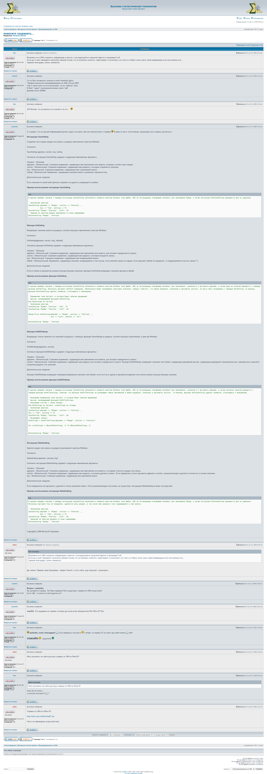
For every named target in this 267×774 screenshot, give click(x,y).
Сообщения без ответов (11, 26)
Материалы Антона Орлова (27, 29)
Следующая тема (257, 45)
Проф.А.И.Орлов (19, 35)
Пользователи (258, 18)
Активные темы (27, 26)
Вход (7, 18)
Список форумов (10, 29)
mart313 (14, 76)
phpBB (124, 771)
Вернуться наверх (10, 71)
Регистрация (17, 18)
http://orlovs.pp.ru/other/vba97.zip (40, 716)
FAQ (240, 18)
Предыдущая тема (242, 45)
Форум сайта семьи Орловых (133, 9)
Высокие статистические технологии (134, 6)
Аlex (14, 53)
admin (15, 545)
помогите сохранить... (18, 33)
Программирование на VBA (48, 29)
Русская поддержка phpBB (133, 773)
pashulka (15, 126)
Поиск (247, 18)
